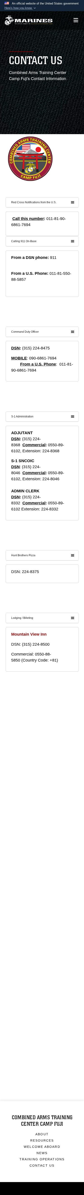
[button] (20, 8)
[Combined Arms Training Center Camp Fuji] (28, 20)
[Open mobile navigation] (76, 20)
